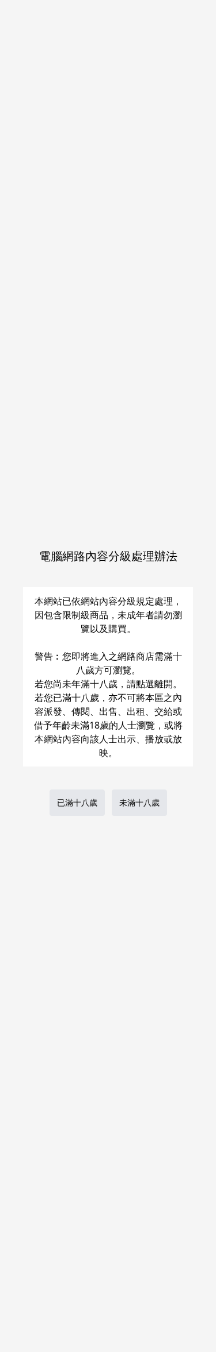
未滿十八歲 (139, 802)
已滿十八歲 (77, 802)
